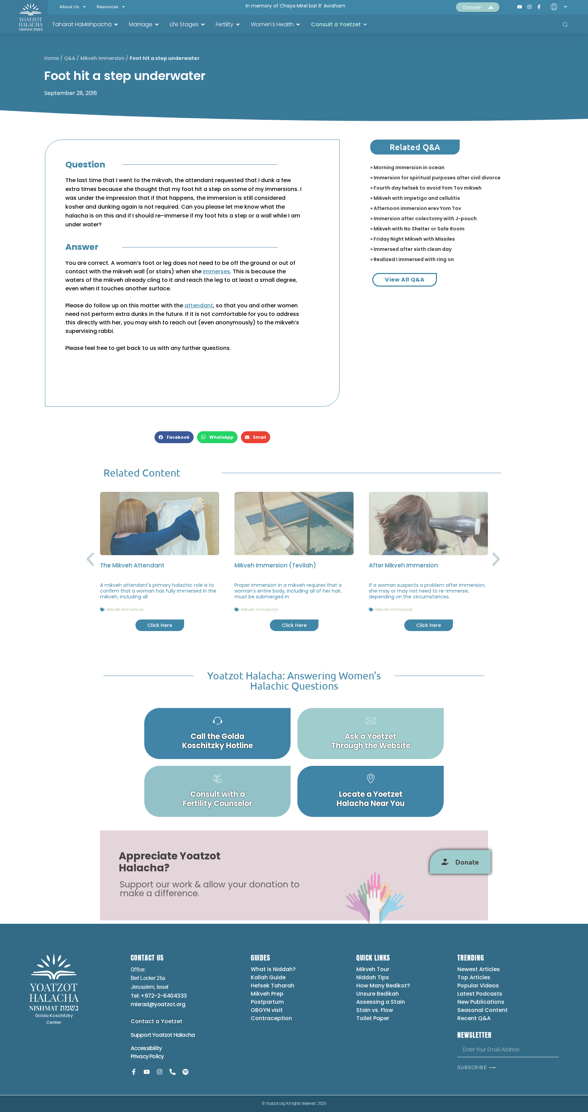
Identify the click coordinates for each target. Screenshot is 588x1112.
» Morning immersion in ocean (407, 167)
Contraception (271, 1018)
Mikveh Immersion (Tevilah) (275, 565)
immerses (216, 271)
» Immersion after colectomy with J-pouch (423, 218)
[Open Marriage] (157, 24)
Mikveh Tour (372, 969)
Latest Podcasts (479, 994)
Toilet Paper (372, 1018)
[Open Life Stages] (203, 24)
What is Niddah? (273, 969)
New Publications (480, 1002)
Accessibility (146, 1048)
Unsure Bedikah (377, 994)
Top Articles (473, 977)
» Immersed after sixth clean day (411, 249)
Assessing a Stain (380, 1002)
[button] (174, 437)
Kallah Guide (268, 977)
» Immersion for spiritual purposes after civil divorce (435, 177)
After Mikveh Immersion (403, 565)
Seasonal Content (482, 1010)
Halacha (184, 1035)
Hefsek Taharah (272, 985)
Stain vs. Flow (375, 1010)
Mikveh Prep (267, 994)
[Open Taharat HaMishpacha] (116, 24)
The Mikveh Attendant (132, 565)
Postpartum (267, 1002)
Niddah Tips (372, 977)
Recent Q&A (474, 1018)
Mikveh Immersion (102, 58)
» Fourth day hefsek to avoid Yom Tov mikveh (425, 187)
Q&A (69, 58)
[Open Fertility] (238, 24)
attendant (198, 305)
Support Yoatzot (152, 1035)
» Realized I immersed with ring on (412, 259)
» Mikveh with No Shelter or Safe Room (417, 228)
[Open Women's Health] (298, 24)
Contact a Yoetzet (157, 1021)
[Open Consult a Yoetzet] (365, 24)
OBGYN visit (267, 1010)
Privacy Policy (147, 1056)
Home (51, 58)
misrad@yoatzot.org (158, 1004)
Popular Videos (478, 985)
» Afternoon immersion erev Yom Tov (415, 208)
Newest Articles (478, 969)
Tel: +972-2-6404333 (159, 996)
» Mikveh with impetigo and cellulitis (415, 198)
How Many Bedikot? (383, 985)
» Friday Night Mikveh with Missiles (412, 239)
